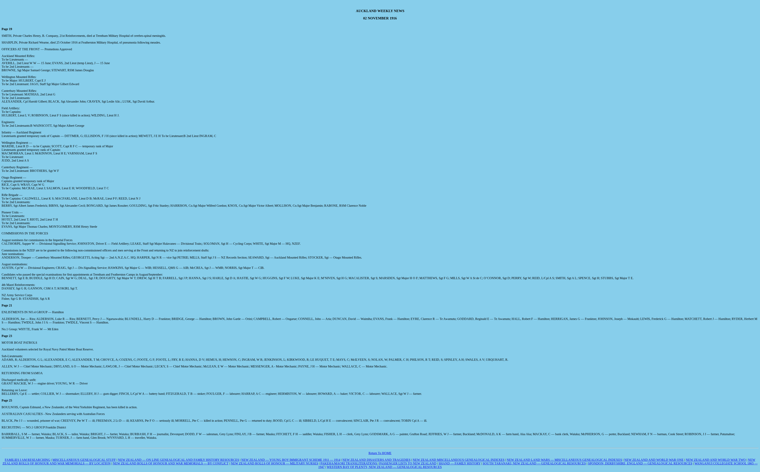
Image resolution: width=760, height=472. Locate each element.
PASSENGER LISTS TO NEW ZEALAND (407, 463)
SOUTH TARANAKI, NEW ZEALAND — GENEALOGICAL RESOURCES (534, 463)
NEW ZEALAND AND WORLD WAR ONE (654, 460)
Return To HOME (380, 453)
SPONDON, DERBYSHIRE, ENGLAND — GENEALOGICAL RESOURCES (640, 463)
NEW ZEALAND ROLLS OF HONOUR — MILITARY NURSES (274, 463)
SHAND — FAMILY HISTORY (460, 463)
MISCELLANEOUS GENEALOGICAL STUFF (84, 460)
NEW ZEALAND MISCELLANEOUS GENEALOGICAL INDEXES (458, 460)
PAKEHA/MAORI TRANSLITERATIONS (349, 463)
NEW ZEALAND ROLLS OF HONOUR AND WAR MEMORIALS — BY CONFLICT (171, 463)
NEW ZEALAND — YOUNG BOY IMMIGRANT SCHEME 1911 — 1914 (290, 460)
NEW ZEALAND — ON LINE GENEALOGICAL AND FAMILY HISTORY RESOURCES (178, 460)
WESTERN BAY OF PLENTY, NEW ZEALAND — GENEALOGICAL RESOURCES (384, 467)
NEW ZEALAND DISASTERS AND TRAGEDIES (376, 460)
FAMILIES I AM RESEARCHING (27, 460)
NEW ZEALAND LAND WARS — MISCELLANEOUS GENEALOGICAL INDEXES (564, 460)
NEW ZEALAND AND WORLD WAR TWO (716, 460)
